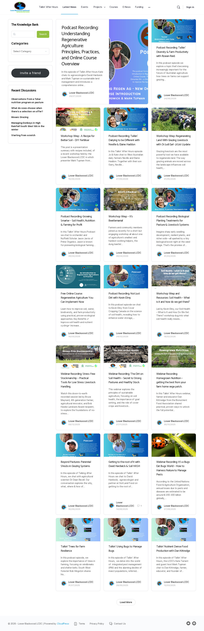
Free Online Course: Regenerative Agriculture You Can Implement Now (77, 297)
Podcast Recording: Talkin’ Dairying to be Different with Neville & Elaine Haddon (124, 140)
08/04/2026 (122, 256)
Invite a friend (30, 73)
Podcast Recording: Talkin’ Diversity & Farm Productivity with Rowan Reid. (172, 52)
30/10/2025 (169, 424)
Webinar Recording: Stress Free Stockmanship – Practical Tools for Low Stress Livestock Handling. (78, 380)
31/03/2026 (170, 256)
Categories (19, 43)
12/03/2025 (169, 585)
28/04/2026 (74, 256)
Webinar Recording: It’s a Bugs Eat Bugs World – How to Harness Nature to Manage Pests (173, 468)
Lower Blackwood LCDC (81, 93)
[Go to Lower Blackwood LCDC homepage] (20, 7)
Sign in (190, 7)
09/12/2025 (74, 424)
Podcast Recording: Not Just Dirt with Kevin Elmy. (124, 295)
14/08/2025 (122, 509)
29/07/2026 (75, 96)
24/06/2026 (170, 98)
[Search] (178, 7)
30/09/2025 (74, 509)
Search (43, 34)
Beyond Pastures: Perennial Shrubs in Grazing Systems (76, 464)
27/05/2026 (122, 179)
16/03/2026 (74, 336)
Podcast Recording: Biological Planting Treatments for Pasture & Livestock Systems (172, 220)
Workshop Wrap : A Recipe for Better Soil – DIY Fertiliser (77, 138)
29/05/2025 (122, 585)
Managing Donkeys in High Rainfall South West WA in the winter (27, 126)
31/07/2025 (74, 585)
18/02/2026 (170, 336)
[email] (188, 623)
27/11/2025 (121, 424)
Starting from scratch (23, 135)
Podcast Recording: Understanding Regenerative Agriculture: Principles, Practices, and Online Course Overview (81, 46)
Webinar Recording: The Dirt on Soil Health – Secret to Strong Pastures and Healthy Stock (126, 378)
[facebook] (194, 623)
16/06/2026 (74, 179)
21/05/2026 (170, 179)
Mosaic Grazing (19, 117)
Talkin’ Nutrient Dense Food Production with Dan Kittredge (173, 548)
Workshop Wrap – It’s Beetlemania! (121, 218)
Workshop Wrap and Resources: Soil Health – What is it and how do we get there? (173, 297)
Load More (126, 602)
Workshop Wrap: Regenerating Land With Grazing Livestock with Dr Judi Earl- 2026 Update (173, 140)
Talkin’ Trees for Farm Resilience (73, 548)
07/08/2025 (170, 509)
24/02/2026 (122, 336)
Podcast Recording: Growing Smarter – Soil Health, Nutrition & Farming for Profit (78, 220)
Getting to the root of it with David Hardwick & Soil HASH (124, 464)
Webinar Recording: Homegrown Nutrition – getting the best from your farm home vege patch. (171, 380)
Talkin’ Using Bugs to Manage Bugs (125, 548)
